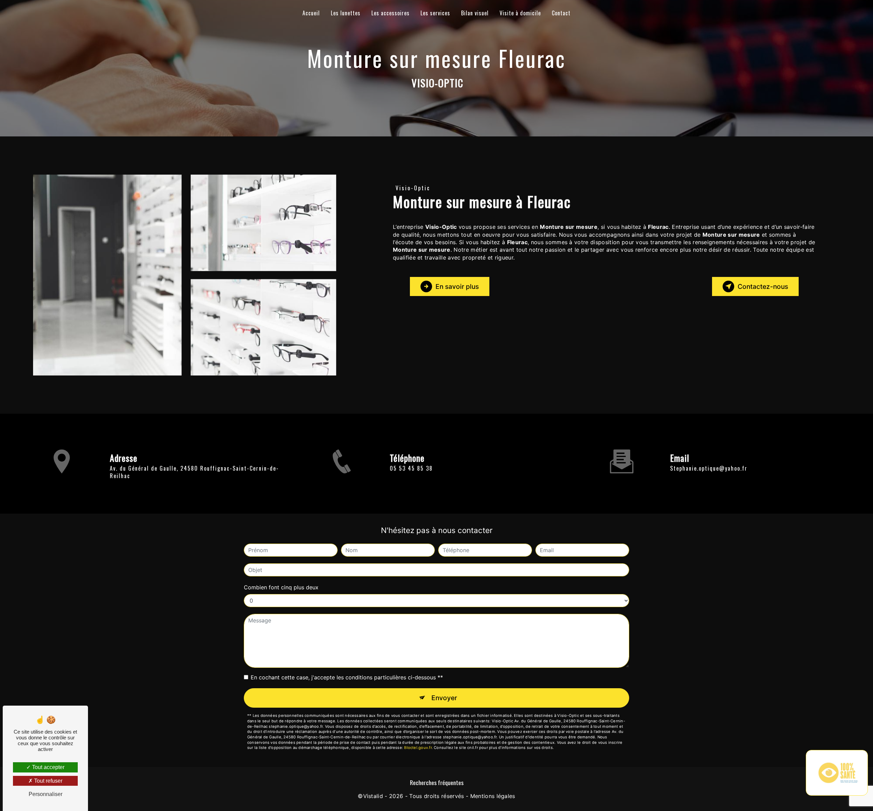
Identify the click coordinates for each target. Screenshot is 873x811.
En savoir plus (457, 286)
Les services (435, 13)
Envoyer (444, 698)
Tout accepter (47, 767)
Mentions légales (492, 796)
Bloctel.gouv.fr (417, 747)
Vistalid (373, 796)
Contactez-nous (763, 286)
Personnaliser (45, 794)
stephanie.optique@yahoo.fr (709, 468)
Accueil (311, 13)
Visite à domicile (520, 13)
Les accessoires (390, 13)
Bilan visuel (475, 13)
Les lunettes (345, 13)
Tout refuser (47, 781)
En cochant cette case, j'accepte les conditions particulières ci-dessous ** (347, 677)
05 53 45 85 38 (411, 468)
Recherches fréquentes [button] (436, 782)
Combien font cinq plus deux (281, 587)
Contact (561, 13)
